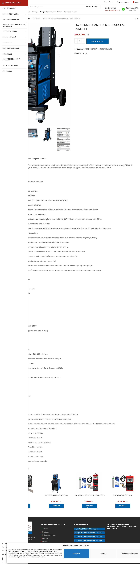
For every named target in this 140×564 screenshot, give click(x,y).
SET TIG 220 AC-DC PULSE (123, 495)
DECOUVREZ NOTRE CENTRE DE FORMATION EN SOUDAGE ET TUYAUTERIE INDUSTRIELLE (122, 526)
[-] (75, 41)
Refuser (103, 554)
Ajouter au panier (97, 41)
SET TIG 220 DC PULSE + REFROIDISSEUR (89, 495)
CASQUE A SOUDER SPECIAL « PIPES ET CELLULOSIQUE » (88, 533)
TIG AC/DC (36, 19)
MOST (86, 49)
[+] (83, 41)
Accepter (76, 554)
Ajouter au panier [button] (56, 506)
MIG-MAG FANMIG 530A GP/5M (56, 495)
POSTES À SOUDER (96, 49)
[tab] (33, 158)
